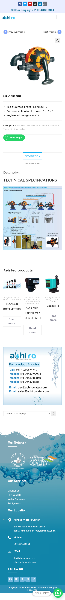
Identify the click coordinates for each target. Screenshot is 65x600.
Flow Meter (16, 299)
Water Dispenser (16, 499)
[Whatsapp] (33, 579)
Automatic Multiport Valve (32, 302)
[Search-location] (27, 579)
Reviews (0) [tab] (32, 163)
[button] (57, 40)
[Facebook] (20, 4)
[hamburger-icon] (59, 17)
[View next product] (59, 32)
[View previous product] (5, 32)
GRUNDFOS (14, 490)
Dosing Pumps (55, 300)
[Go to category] (53, 413)
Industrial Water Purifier (29, 125)
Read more (11, 321)
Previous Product (17, 32)
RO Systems (14, 503)
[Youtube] (30, 4)
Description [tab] (32, 156)
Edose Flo (53, 306)
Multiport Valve (17, 129)
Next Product (50, 32)
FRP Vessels (14, 495)
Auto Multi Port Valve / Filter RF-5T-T (32, 313)
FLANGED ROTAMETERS (12, 306)
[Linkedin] (40, 4)
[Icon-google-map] (45, 4)
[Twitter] (25, 4)
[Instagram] (35, 4)
